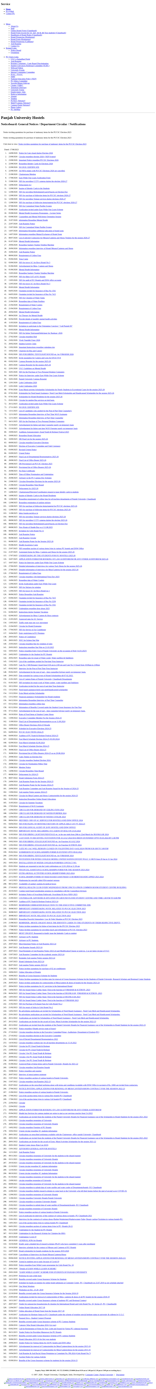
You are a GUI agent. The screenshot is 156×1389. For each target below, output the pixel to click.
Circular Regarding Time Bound (31, 485)
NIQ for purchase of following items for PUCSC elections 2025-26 (45, 510)
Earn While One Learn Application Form (34, 178)
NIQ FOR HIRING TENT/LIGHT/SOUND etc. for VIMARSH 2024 (46, 856)
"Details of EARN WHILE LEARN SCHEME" (38, 1269)
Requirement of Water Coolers (30, 305)
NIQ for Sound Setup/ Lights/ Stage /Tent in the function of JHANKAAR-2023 (49, 997)
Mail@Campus (20, 103)
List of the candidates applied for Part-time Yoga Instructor (41, 661)
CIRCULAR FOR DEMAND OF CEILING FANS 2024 (41, 810)
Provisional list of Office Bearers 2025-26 (35, 467)
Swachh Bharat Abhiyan (20, 83)
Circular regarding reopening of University (35, 1120)
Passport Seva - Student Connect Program (35, 1318)
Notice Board (16, 50)
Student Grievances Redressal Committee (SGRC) (30, 66)
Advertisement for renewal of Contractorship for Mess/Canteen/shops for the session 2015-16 (55, 1346)
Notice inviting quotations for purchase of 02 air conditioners (42, 969)
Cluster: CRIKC (17, 85)
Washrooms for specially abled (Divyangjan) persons (39, 880)
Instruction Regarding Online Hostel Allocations (37, 799)
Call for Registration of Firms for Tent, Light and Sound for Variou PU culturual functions (53, 1329)
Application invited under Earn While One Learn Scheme (41, 210)
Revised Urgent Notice (28, 450)
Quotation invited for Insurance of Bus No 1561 (37, 291)
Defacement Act (25, 185)
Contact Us (15, 46)
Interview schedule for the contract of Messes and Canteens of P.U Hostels (47, 1247)
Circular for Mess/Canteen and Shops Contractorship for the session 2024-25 (48, 796)
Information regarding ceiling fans (32, 704)
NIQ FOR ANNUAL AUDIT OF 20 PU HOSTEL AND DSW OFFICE (47, 827)
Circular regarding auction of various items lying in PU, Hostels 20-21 (46, 1226)
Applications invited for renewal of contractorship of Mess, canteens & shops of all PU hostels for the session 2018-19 (64, 1297)
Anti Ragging (16, 44)
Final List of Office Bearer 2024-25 (32, 750)
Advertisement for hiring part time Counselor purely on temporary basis (46, 425)
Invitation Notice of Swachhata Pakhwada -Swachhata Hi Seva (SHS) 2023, (48, 894)
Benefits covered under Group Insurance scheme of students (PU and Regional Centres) (52, 1300)
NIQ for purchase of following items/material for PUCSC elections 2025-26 (48, 506)
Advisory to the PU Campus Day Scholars (35, 478)
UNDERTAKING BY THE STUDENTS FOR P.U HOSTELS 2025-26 (47, 556)
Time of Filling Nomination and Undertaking (36, 474)
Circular (22, 1103)
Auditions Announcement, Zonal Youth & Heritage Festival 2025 (44, 432)
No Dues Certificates (27, 471)
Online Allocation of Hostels (30, 972)
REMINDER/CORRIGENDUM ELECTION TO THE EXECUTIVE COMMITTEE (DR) (55, 905)
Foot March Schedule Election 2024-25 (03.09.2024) (39, 739)
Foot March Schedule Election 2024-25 (34, 746)
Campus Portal (20, 105)
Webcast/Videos (17, 68)
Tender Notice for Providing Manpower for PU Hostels (40, 1332)
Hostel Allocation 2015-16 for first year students (37, 1339)
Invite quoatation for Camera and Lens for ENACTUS (40, 358)
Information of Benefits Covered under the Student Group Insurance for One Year (50, 707)
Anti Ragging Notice (27, 224)
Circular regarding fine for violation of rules (35, 644)
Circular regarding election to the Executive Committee (40, 1036)
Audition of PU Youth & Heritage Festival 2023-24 (38, 901)
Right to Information (18, 94)
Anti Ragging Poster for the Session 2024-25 (36, 781)
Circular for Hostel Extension (30, 626)
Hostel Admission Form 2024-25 (31, 778)
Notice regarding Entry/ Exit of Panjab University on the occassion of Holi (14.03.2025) (53, 651)
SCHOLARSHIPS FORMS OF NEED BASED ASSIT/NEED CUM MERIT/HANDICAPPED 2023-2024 (61, 877)
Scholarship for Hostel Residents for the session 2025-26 (40, 397)
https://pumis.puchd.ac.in (28, 513)
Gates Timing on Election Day (30, 757)
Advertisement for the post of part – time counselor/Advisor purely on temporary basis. (52, 711)
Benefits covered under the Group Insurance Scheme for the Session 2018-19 (48, 1293)
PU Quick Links (12, 57)
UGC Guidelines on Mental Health (32, 368)
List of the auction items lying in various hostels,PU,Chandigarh (43, 1223)
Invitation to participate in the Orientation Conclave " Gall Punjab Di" (46, 326)
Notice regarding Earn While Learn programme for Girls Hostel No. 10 (46, 1265)
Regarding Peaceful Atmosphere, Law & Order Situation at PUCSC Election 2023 (50, 919)
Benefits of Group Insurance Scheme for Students (38, 976)
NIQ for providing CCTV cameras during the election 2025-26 (43, 520)
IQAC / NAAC (17, 74)
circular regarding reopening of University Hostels (38, 1209)
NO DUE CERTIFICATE (29, 167)
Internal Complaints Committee (23, 72)
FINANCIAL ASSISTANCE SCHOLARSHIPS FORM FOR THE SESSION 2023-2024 (54, 870)
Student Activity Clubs (27, 344)
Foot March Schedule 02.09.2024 (32, 743)
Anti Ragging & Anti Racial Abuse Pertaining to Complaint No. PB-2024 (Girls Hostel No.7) (55, 1353)
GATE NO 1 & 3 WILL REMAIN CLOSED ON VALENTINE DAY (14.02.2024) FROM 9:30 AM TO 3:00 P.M (63, 849)
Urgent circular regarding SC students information (38, 1131)
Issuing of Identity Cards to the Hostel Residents (37, 495)
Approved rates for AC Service (31, 619)
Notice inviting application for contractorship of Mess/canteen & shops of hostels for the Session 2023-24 (59, 983)
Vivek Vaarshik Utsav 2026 (29, 340)
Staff (12, 28)
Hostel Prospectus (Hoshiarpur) (23, 37)
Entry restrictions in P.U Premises (31, 633)
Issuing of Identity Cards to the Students (34, 188)
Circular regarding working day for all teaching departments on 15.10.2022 (48, 1043)
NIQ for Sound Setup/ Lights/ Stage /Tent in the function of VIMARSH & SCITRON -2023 (54, 990)
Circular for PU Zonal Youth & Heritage (34, 1046)
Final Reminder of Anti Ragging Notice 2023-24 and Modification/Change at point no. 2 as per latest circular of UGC (64, 951)
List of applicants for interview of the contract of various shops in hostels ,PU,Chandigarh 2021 (55, 1216)
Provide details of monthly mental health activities (38, 319)
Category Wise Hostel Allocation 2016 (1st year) (37, 1325)
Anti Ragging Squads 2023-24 (30, 947)
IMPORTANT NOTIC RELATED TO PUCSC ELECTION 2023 (45, 916)
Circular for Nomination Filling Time (33, 764)
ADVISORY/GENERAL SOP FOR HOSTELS (38, 1149)
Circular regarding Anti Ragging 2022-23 (35, 1082)
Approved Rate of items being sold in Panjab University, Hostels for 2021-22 (48, 1064)
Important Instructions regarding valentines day (37, 347)
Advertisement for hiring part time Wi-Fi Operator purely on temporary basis (48, 428)
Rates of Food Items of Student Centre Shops (36, 714)
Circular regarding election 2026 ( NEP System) (37, 157)
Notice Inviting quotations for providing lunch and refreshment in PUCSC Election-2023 (53, 930)
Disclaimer (120, 1375)
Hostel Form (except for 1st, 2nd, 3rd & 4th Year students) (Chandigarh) (38, 33)
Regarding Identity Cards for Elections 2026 (36, 164)
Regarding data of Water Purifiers (32, 301)
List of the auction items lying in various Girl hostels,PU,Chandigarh (45, 1099)
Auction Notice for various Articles (32, 1357)
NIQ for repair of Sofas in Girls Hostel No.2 (36, 1007)
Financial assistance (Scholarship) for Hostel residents (39, 697)
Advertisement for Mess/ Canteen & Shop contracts (38, 616)
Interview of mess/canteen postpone (32, 1074)
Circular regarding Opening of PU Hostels (35, 1127)
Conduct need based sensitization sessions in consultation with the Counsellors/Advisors (53, 891)
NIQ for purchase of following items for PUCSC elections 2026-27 (45, 195)
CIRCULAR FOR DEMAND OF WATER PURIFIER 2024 (42, 813)
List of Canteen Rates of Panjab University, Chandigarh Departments (45, 679)
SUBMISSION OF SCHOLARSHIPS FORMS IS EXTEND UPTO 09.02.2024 (50, 852)
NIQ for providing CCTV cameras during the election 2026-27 (43, 181)
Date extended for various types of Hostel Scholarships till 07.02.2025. (46, 676)
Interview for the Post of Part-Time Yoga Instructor (38, 668)
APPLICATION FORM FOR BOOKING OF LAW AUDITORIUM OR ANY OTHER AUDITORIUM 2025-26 (63, 559)
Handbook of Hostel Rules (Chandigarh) (26, 35)
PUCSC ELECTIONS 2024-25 (31, 732)
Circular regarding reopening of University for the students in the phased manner (50, 1156)
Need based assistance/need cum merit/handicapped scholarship (43, 690)
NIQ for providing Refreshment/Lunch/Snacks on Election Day (43, 192)
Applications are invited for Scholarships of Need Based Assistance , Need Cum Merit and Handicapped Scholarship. (64, 1018)
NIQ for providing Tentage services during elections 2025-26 (42, 517)
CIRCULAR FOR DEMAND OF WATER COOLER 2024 (42, 817)
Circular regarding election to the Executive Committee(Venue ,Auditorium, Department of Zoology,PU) (59, 1032)
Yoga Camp (23, 259)
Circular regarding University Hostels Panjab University (40, 1198)
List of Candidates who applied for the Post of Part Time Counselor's (45, 411)
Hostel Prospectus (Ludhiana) (22, 42)
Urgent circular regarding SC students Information (38, 1173)
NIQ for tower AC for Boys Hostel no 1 (34, 591)
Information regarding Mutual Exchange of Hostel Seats (40, 234)
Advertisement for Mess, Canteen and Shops (36, 266)
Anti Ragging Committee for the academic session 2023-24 (41, 954)
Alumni (14, 96)
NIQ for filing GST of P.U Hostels (32, 277)
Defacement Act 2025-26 (28, 488)
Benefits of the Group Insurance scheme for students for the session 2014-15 (48, 1360)
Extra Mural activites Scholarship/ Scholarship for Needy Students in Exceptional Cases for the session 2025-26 (62, 390)
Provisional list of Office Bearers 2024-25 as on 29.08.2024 (42, 753)
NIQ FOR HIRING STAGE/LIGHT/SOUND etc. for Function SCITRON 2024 (50, 845)
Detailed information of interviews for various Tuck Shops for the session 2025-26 (50, 566)
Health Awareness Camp (28, 545)
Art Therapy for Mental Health (31, 315)
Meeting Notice (25, 767)
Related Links (11, 48)
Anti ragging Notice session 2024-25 (33, 792)
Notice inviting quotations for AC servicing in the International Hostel (45, 986)
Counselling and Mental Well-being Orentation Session (40, 217)
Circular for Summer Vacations (31, 803)
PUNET (18, 101)
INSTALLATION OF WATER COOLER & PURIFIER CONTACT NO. (48, 863)
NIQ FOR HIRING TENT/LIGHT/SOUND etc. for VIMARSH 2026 (46, 354)
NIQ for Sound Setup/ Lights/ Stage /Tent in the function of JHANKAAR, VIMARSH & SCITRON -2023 (60, 993)
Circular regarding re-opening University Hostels (37, 1202)
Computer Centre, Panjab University (99, 1375)
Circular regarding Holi (28, 337)
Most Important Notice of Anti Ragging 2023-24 (37, 944)
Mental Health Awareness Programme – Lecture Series (40, 213)
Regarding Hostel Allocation (30, 435)
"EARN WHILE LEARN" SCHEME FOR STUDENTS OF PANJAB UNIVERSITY (53, 1272)
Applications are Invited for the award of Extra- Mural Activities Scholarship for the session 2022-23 (57, 1022)
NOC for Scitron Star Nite (29, 640)
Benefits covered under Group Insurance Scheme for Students (42, 1279)
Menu (8, 24)
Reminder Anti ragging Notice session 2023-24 (37, 958)
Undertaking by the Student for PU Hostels (35, 654)
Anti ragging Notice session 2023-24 (33, 965)
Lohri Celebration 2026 (28, 383)
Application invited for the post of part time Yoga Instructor (41, 686)
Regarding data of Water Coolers (31, 580)
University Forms (17, 90)
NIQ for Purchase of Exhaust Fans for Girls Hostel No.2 (40, 1004)
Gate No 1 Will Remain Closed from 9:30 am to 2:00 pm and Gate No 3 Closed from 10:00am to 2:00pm (59, 665)
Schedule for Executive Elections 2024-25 (35, 728)
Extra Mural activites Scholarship (31, 693)
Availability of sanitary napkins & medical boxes (37, 884)
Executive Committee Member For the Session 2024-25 (40, 718)
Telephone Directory (19, 88)
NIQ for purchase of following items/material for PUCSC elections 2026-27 (48, 202)
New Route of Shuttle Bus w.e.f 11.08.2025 (36, 527)
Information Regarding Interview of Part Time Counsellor (41, 418)
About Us (14, 26)
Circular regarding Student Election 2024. (35, 760)
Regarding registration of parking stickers (35, 503)
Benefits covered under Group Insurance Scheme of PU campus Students (47, 1336)
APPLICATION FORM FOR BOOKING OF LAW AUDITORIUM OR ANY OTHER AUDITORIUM (60, 1110)
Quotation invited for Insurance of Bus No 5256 (37, 601)
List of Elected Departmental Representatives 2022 (38, 1039)
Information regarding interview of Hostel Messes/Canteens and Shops (46, 248)
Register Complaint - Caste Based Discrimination (30, 63)
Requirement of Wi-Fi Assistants (31, 806)
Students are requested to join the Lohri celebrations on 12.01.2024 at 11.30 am (49, 866)
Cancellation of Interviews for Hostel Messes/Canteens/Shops (42, 1255)
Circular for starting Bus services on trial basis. (37, 400)
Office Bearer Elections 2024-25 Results (34, 725)
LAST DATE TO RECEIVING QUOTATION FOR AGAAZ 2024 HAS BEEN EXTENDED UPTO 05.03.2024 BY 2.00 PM (69, 838)
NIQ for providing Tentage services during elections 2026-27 (42, 199)
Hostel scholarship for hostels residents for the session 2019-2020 (44, 1251)
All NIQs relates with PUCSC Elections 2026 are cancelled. (42, 171)
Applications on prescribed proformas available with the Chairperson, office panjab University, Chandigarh (60, 1134)
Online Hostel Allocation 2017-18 (32, 1307)
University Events (17, 70)
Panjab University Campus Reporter (33, 379)
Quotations (15, 52)
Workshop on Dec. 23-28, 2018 (31, 1290)
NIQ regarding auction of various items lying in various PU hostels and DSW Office (51, 548)
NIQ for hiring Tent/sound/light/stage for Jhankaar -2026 (40, 333)
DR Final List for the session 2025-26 (33, 439)
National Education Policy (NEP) (23, 79)
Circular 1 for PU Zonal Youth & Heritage (35, 1060)
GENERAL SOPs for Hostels (30, 1240)
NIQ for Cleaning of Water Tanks (32, 298)
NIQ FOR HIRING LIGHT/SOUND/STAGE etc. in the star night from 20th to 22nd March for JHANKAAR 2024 (64, 834)
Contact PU (10, 14)
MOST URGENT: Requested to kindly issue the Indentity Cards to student (48, 933)
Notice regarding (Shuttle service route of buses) (37, 1029)
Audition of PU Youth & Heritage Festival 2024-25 (38, 736)
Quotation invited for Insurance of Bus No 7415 (37, 294)
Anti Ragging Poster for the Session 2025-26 (36, 541)
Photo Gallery (16, 107)
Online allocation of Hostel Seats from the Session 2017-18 (41, 1311)
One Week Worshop (26, 1286)
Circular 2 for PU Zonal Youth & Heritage (35, 1057)
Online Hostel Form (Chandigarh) (24, 31)
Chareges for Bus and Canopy (30, 351)
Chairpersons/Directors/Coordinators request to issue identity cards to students (49, 492)
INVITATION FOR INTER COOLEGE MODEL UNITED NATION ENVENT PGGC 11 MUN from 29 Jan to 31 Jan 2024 (68, 859)
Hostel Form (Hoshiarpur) (21, 39)
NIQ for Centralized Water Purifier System (35, 206)
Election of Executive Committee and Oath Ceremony (39, 446)
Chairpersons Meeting (27, 174)
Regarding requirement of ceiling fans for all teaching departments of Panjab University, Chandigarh (57, 499)
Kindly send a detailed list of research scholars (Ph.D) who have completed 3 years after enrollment (57, 1244)
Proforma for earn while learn (30, 1276)
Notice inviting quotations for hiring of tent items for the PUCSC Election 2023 (49, 926)
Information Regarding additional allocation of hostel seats (41, 231)
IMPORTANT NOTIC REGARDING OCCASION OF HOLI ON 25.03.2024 (50, 831)
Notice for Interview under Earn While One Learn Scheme (41, 375)
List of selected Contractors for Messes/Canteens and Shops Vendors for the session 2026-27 (54, 238)
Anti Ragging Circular (27, 538)
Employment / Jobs (18, 92)
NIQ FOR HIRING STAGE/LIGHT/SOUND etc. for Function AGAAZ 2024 (49, 841)
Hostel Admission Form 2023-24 (31, 961)
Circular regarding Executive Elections (34, 443)
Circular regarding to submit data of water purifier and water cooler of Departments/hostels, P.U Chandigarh (60, 1187)
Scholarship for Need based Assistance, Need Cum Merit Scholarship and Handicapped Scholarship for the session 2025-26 (66, 393)
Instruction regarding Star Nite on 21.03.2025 (36, 647)
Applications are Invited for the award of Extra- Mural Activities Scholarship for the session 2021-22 (57, 1142)
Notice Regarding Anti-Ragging (31, 594)
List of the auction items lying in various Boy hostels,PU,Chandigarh (45, 1096)
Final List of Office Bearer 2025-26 (32, 460)
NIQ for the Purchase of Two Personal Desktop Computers (41, 372)
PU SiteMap (15, 109)
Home (8, 9)
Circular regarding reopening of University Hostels (38, 1124)
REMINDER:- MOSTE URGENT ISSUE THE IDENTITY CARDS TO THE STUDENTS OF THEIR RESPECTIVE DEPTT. (69, 923)
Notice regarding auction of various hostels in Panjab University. (43, 1078)
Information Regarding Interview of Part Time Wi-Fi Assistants (43, 414)
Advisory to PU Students (28, 937)
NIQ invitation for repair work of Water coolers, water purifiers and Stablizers (48, 683)
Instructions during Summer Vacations (33, 612)
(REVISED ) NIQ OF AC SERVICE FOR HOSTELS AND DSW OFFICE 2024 (51, 820)
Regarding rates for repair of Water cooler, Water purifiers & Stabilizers (46, 658)
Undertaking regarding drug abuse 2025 (34, 608)
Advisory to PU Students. (29, 940)
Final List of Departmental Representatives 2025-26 (39, 457)
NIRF (13, 77)
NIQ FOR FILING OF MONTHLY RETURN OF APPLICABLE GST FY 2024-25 (52, 824)
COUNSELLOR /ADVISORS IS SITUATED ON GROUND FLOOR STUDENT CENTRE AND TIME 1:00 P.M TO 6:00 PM (70, 898)
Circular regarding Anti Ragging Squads (34, 1067)
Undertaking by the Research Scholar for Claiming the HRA (42, 1233)
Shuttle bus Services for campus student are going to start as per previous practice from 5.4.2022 (56, 1113)
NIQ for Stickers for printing (30, 587)
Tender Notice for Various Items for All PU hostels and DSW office (45, 1343)
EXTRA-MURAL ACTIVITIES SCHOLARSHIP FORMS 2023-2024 (47, 873)
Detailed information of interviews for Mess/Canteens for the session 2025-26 (48, 570)
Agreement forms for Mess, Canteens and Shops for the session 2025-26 (46, 552)
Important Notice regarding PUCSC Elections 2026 (38, 160)
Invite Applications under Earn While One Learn (37, 584)
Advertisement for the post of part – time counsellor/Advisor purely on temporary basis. (52, 672)
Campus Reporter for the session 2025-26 (35, 361)
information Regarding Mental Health (33, 220)
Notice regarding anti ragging (30, 1071)
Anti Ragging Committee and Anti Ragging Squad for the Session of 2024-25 (49, 789)
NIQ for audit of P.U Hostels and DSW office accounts (40, 280)
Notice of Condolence (27, 637)
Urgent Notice (24, 453)
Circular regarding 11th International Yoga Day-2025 (39, 577)
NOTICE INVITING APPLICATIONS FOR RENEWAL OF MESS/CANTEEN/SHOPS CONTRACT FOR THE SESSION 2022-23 (72, 1089)
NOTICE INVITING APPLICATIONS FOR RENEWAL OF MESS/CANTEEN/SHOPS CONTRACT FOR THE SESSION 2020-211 (72, 1258)
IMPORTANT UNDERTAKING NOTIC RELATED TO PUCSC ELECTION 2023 (52, 909)
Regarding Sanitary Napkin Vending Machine (36, 245)
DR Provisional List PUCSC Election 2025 (35, 464)
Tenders (14, 99)
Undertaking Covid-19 (27, 1237)
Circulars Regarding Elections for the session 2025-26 (39, 481)
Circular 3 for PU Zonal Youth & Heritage (35, 1053)
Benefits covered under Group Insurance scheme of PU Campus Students (47, 1322)
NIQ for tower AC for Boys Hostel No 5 (34, 262)
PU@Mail (10, 11)
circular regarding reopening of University (35, 1180)
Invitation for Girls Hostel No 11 (31, 531)
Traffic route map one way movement (33, 623)
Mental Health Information (29, 241)
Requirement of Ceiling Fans (30, 255)
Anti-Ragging (16, 61)
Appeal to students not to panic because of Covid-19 (39, 1262)
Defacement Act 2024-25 (28, 774)
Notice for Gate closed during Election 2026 (36, 153)
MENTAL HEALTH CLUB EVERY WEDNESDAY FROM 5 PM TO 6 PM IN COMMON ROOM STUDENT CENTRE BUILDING (73, 887)
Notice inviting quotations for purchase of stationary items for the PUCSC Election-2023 (52, 144)
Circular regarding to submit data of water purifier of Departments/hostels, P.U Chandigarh (53, 1205)
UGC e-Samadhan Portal (20, 59)
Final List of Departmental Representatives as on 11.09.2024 (42, 721)
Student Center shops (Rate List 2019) (33, 1145)
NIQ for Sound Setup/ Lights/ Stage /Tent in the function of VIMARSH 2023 (49, 1000)
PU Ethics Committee (19, 81)
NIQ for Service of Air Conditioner (32, 630)
